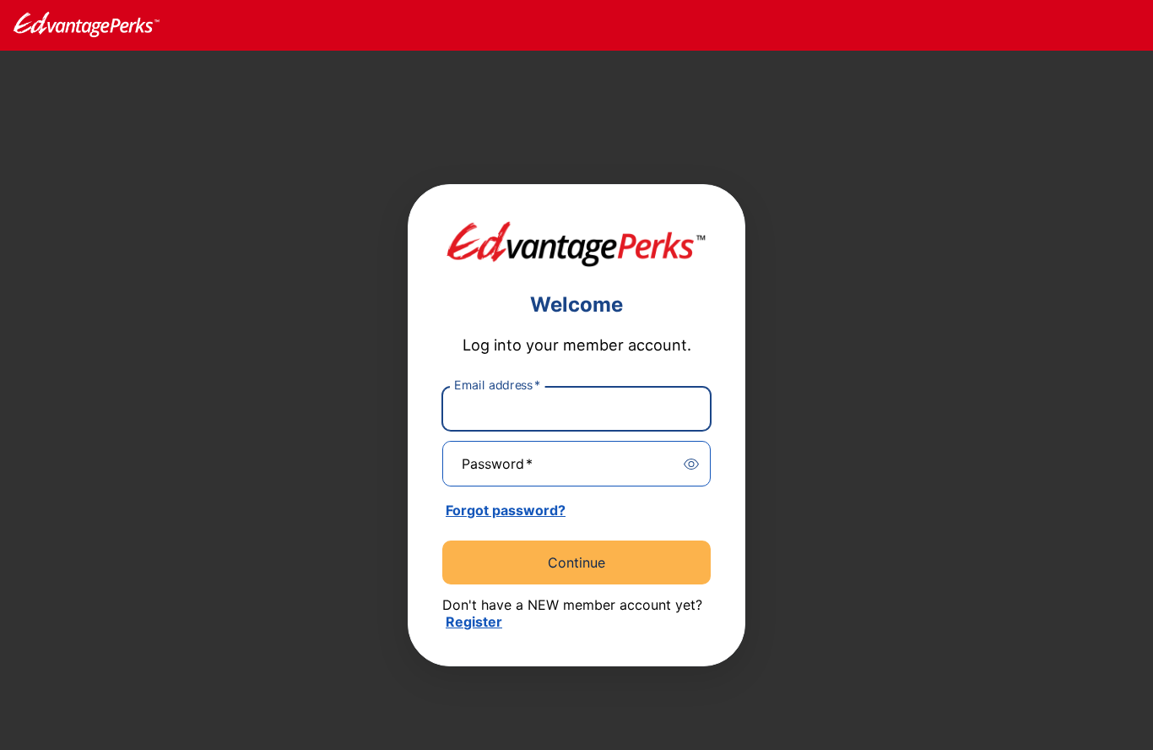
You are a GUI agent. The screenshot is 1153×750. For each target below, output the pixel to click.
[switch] (691, 464)
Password (497, 463)
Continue (576, 562)
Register (474, 621)
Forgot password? (506, 510)
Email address (497, 385)
